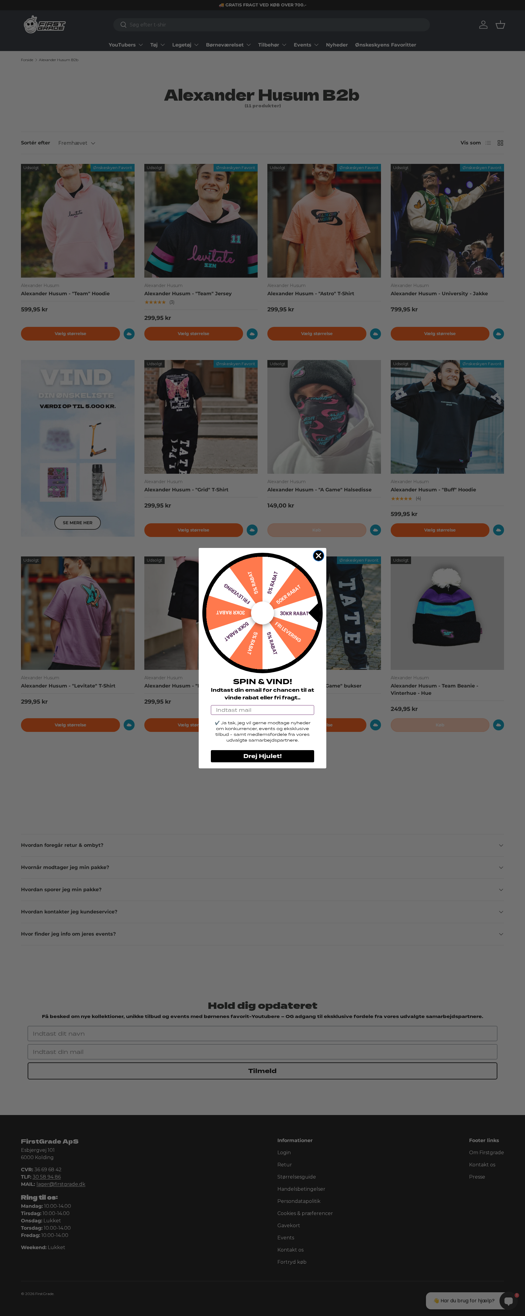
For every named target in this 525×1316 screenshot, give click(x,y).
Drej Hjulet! (262, 756)
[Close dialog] (318, 555)
